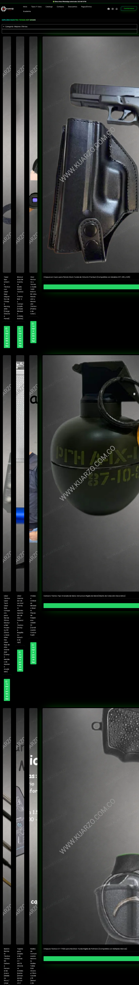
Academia (27, 11)
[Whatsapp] (117, 9)
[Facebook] (109, 9)
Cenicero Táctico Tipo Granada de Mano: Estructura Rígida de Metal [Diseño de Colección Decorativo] (84, 596)
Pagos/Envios (86, 7)
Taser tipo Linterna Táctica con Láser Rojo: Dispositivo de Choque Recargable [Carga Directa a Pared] (7, 298)
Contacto (60, 7)
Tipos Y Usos (36, 7)
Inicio (25, 7)
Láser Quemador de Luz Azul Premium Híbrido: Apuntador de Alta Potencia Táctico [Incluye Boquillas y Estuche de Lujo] (20, 619)
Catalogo (49, 7)
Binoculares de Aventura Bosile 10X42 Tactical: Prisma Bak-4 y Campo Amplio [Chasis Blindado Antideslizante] (20, 298)
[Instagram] (113, 9)
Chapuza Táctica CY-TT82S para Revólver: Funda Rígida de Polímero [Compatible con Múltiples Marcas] (85, 949)
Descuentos (72, 7)
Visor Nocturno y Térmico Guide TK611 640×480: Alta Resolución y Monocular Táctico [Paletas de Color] (33, 295)
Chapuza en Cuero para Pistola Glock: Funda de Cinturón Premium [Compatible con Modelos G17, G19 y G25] (87, 277)
